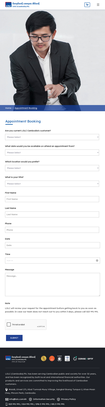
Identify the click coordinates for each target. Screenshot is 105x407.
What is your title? (14, 177)
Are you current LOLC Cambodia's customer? (28, 130)
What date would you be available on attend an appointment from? (40, 146)
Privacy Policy (68, 399)
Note (7, 303)
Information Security (43, 399)
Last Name (10, 208)
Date (7, 239)
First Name (10, 192)
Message (9, 269)
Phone (8, 223)
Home (8, 108)
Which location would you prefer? (22, 161)
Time (7, 254)
